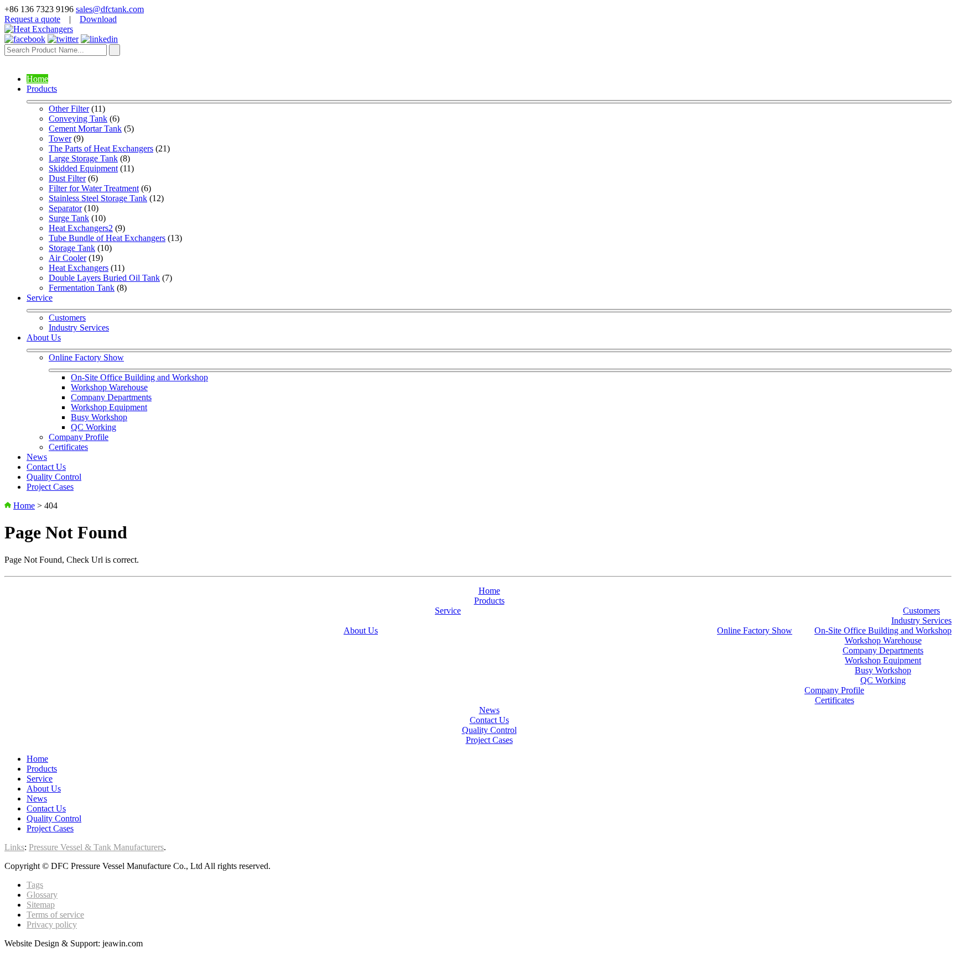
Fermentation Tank (82, 287)
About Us (44, 337)
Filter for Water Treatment (94, 188)
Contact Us (46, 467)
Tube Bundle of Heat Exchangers (107, 238)
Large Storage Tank (83, 158)
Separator (65, 208)
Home (37, 78)
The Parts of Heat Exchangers (101, 148)
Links (14, 847)
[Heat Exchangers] (38, 29)
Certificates (68, 447)
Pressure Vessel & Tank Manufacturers (96, 847)
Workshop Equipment (109, 407)
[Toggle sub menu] (489, 101)
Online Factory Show (86, 357)
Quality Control (54, 476)
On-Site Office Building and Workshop (139, 377)
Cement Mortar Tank (85, 128)
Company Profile (78, 437)
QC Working (93, 427)
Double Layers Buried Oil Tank (104, 277)
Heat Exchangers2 (81, 228)
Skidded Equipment (83, 168)
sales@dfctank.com (110, 9)
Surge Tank (69, 218)
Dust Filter (67, 178)
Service (40, 297)
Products (42, 88)
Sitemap (41, 904)
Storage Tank (72, 248)
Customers (67, 317)
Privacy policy (52, 924)
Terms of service (55, 914)
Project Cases (50, 486)
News (37, 457)
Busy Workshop (99, 417)
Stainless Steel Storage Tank (98, 198)
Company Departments (111, 397)
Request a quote (32, 19)
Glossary (42, 894)
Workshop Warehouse (109, 387)
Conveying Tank (78, 118)
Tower (60, 138)
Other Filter (69, 108)
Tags (35, 884)
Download (98, 19)
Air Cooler (67, 258)
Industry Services (79, 327)
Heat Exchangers (78, 268)
